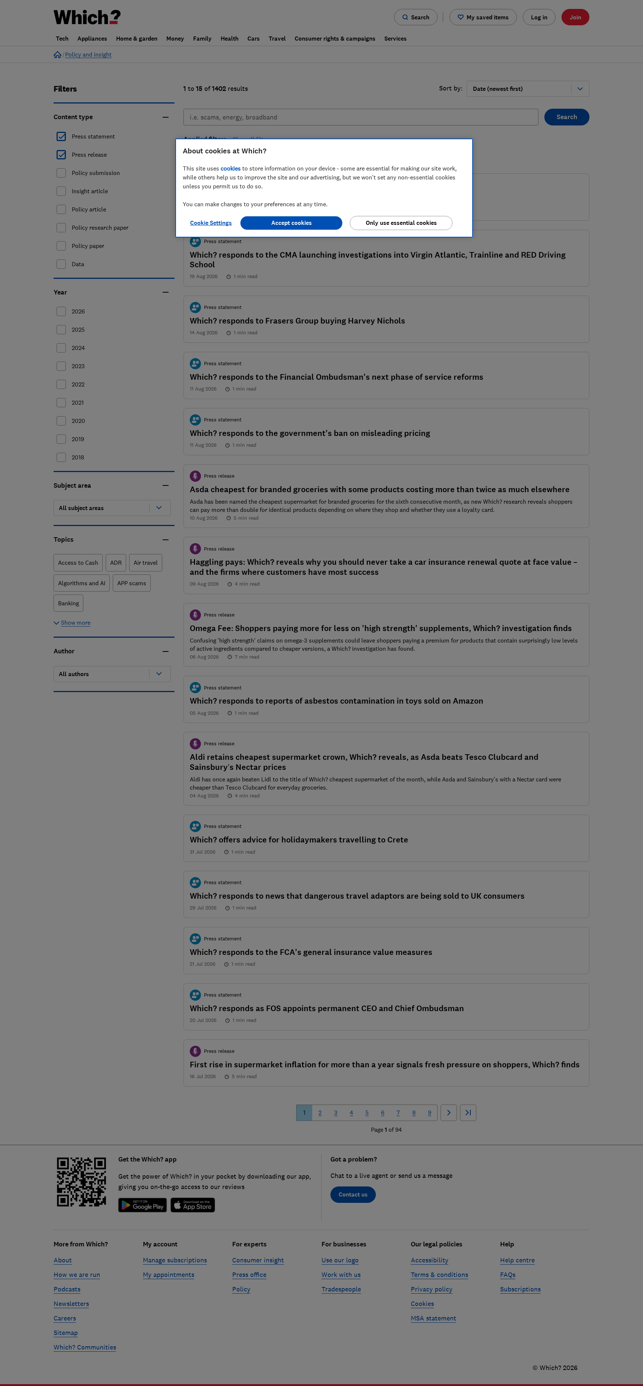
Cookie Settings (211, 223)
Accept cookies (291, 223)
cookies (231, 168)
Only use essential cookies (401, 223)
